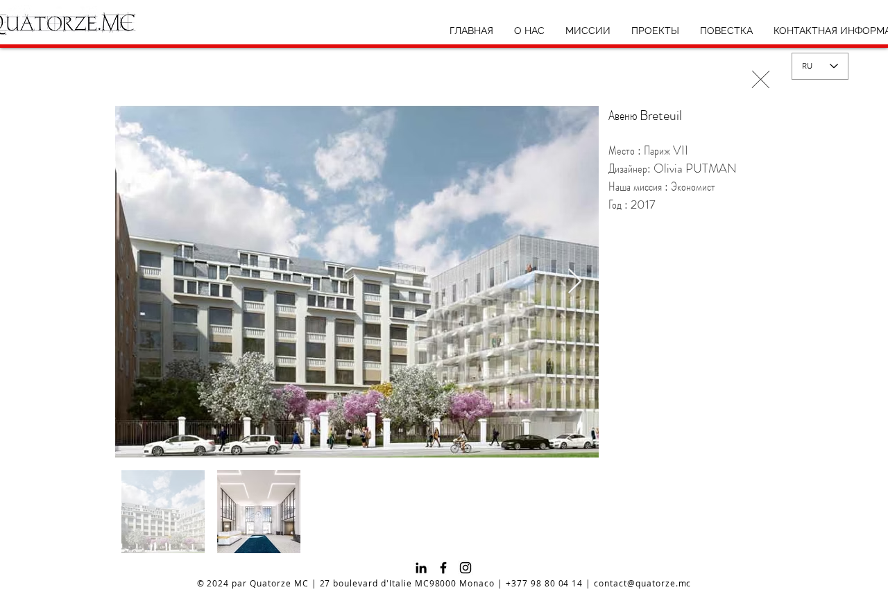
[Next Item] (575, 281)
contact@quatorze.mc (642, 583)
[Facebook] (443, 567)
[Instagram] (465, 567)
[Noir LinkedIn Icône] (421, 567)
